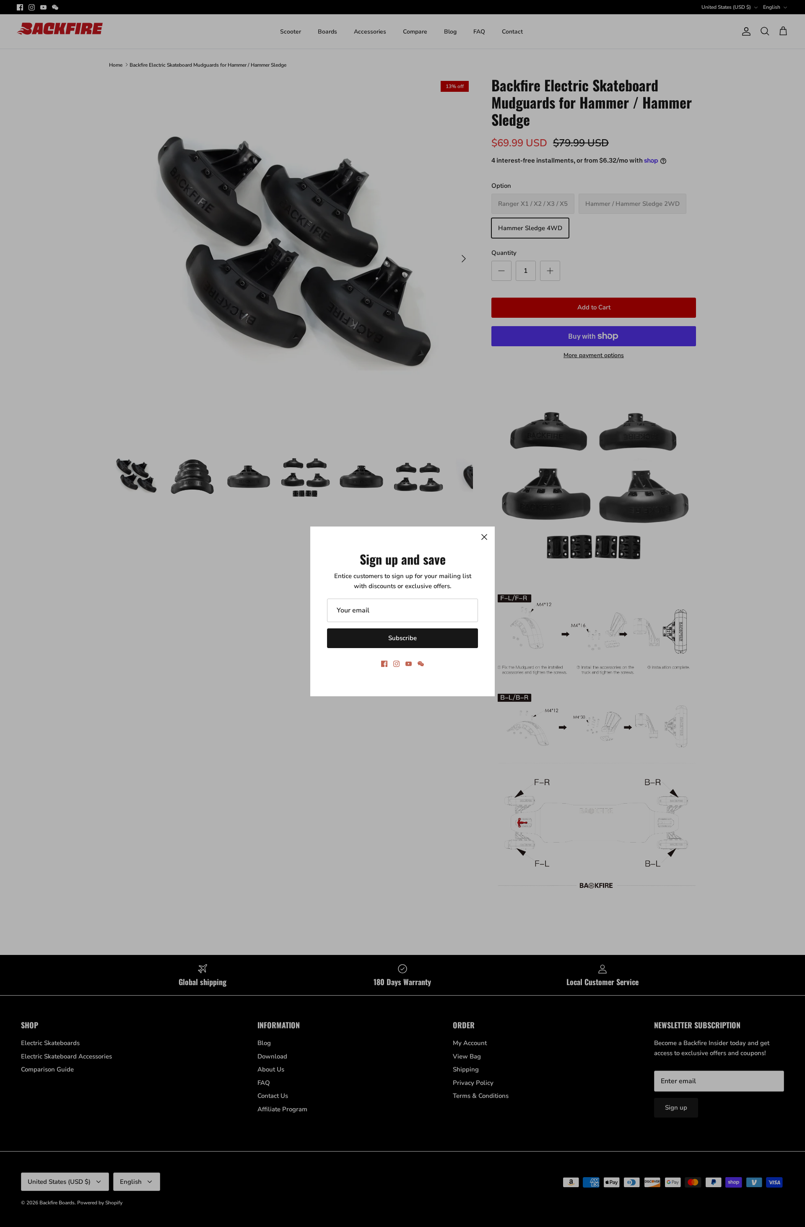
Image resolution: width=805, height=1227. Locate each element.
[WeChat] (421, 664)
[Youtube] (408, 664)
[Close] (484, 537)
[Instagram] (396, 664)
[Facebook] (384, 664)
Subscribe (402, 638)
